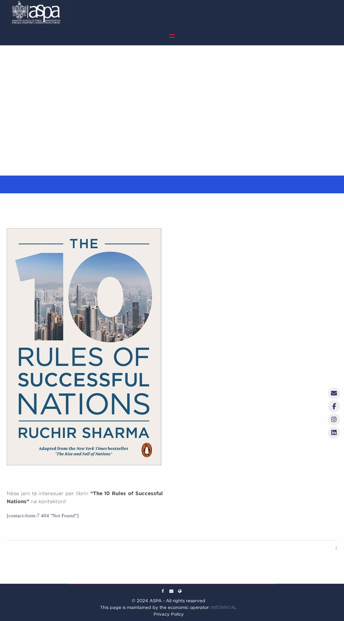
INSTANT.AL (224, 607)
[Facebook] (163, 591)
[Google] (171, 591)
